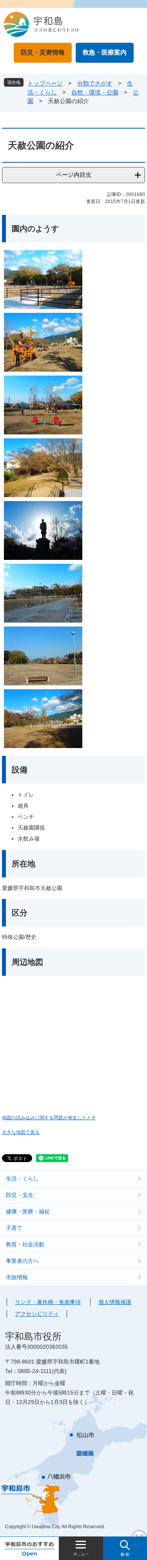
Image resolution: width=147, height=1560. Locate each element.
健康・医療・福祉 (28, 1211)
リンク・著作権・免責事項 (48, 1302)
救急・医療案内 (105, 52)
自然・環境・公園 (94, 92)
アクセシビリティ (37, 1314)
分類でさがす (95, 83)
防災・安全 (19, 1195)
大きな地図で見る (21, 1132)
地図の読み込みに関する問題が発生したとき (49, 1117)
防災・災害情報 (43, 52)
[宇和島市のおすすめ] (29, 1548)
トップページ (45, 83)
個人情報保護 (114, 1302)
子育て (14, 1228)
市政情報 (17, 1277)
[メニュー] (81, 1548)
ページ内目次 (73, 174)
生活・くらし (22, 1178)
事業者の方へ (22, 1261)
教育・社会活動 (25, 1244)
